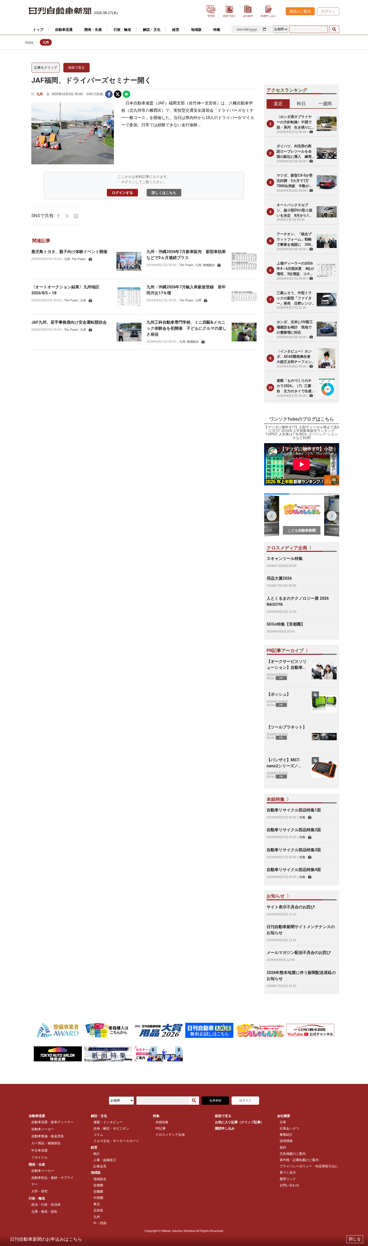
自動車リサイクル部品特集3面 (294, 849)
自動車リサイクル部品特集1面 (294, 810)
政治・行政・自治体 (46, 1204)
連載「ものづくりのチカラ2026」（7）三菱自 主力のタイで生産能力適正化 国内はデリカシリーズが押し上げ (294, 386)
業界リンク (288, 1179)
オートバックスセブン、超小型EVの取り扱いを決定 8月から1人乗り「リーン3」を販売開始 (295, 210)
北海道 (98, 1210)
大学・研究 (39, 1191)
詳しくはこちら (164, 193)
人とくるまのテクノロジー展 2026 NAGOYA (298, 601)
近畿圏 (98, 1191)
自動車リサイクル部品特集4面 (294, 869)
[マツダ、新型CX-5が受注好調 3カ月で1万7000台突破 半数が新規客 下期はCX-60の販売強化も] (327, 182)
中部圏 (98, 1198)
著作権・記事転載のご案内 (299, 1160)
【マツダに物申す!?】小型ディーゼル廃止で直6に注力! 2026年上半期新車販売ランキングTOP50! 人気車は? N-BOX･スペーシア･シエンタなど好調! (301, 432)
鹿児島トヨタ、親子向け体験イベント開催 (69, 251)
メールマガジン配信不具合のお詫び (299, 952)
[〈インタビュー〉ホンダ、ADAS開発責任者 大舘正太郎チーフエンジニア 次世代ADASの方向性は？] (327, 358)
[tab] (278, 104)
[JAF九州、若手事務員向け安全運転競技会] (128, 331)
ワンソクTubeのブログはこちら (301, 419)
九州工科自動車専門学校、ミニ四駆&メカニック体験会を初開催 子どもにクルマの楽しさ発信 (186, 328)
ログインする (122, 193)
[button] (332, 516)
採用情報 (286, 1141)
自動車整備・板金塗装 (47, 1136)
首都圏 (98, 1185)
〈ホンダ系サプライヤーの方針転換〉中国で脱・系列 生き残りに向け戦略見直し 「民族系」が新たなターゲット (294, 122)
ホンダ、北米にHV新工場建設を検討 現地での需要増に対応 (295, 327)
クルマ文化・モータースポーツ (116, 1141)
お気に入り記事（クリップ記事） (239, 1122)
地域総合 (209, 265)
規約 (283, 1147)
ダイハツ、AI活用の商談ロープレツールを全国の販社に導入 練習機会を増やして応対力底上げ (294, 151)
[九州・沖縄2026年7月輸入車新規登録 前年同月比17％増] (244, 296)
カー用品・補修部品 (46, 1143)
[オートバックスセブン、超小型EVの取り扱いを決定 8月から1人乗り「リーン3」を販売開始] (327, 212)
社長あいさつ (289, 1128)
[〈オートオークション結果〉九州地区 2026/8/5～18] (128, 296)
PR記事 (160, 1128)
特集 (302, 817)
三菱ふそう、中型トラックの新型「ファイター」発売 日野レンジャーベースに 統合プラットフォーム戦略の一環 (294, 298)
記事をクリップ (45, 67)
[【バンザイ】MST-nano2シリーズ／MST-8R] (324, 769)
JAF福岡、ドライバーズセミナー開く (91, 80)
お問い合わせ (289, 1185)
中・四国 (99, 1223)
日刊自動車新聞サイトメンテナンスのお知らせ (301, 929)
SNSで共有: (95, 94)
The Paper (79, 259)
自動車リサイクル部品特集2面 (294, 829)
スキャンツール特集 (285, 558)
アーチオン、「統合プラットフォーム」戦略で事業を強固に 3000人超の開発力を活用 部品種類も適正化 (295, 239)
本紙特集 (161, 1122)
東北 (96, 1204)
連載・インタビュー (108, 1122)
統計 (96, 1154)
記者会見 (99, 1166)
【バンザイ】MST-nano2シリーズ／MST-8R (283, 763)
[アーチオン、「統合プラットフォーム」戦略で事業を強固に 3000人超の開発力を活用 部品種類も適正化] (327, 241)
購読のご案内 (300, 11)
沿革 (283, 1122)
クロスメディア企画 (170, 1135)
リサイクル (39, 1157)
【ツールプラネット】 (287, 727)
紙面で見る (76, 67)
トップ (38, 30)
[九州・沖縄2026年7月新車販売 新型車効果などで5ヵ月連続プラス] (244, 261)
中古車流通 (39, 1150)
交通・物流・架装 (44, 1211)
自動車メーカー (42, 1129)
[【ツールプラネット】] (324, 736)
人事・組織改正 (104, 1160)
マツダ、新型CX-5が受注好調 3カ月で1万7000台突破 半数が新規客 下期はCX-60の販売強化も (295, 181)
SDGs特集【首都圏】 (286, 624)
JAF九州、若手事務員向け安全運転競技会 (69, 322)
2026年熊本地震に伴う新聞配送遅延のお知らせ (301, 975)
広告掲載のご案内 (293, 1154)
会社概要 (283, 1116)
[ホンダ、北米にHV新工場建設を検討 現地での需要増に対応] (327, 329)
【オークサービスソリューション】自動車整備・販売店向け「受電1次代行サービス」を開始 (287, 665)
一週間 (325, 103)
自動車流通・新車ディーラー (52, 1122)
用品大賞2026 (279, 578)
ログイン (328, 11)
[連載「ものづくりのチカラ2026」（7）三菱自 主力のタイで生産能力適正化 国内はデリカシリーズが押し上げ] (327, 388)
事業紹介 (286, 1135)
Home (29, 42)
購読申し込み (225, 1128)
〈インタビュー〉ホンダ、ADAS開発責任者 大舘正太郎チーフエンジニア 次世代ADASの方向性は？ (295, 356)
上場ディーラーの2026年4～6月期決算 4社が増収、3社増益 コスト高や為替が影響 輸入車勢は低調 (295, 269)
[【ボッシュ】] (324, 703)
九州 (39, 94)
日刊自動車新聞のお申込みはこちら (46, 1239)
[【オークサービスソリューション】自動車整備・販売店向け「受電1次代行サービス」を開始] (324, 671)
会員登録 (215, 1100)
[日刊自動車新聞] (60, 11)
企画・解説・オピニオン (111, 1128)
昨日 (301, 103)
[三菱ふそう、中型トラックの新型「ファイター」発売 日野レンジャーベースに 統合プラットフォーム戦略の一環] (327, 300)
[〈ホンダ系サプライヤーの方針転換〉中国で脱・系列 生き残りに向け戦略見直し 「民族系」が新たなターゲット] (327, 124)
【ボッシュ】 (279, 694)
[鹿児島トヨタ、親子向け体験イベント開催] (128, 261)
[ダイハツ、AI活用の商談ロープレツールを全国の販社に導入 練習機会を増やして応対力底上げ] (327, 153)
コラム (98, 1135)
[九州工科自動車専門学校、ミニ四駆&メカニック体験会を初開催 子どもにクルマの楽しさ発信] (244, 331)
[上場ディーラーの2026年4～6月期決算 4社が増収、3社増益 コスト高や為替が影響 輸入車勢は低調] (327, 270)
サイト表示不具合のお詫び (291, 907)
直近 (278, 103)
